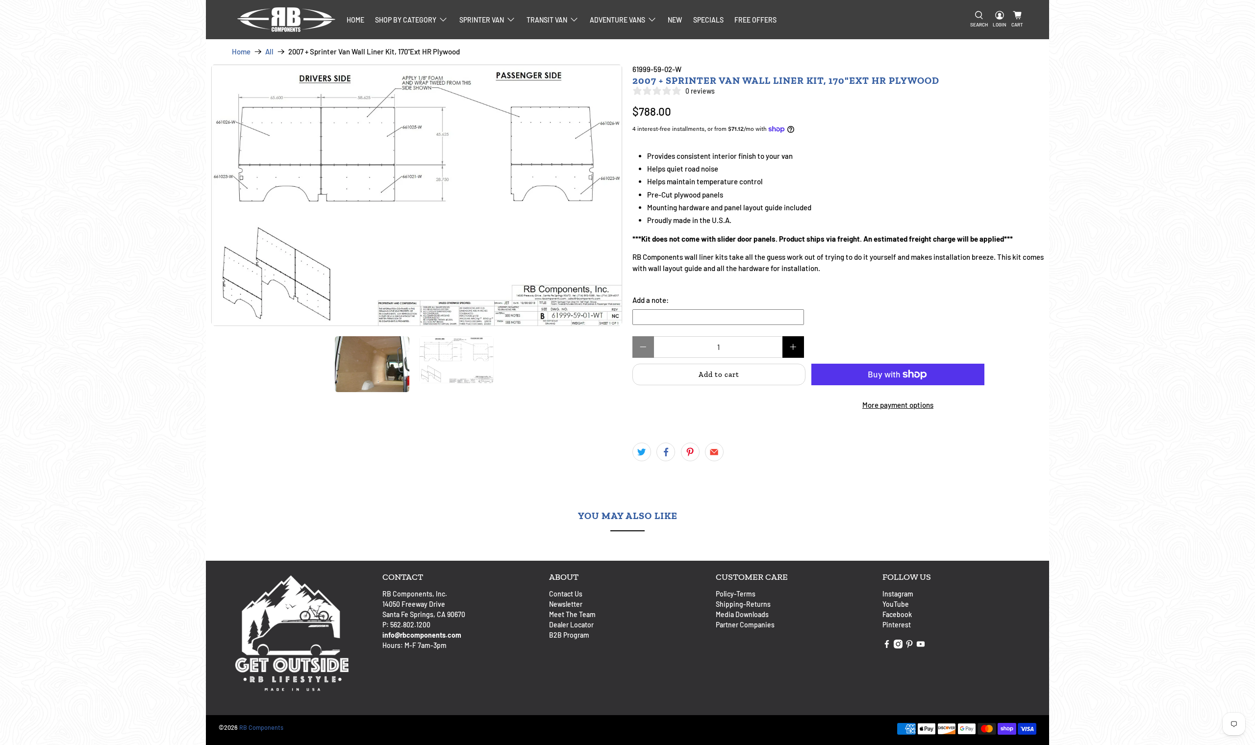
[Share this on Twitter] (641, 452)
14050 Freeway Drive (413, 604)
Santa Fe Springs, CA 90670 (423, 614)
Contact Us (565, 594)
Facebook (897, 614)
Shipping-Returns (743, 604)
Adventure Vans (617, 20)
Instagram (897, 594)
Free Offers (755, 20)
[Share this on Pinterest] (690, 452)
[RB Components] (286, 19)
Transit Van (547, 20)
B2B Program (569, 635)
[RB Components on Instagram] (898, 646)
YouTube (895, 604)
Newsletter (565, 604)
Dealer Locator (571, 625)
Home (355, 20)
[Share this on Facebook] (665, 452)
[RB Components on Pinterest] (909, 646)
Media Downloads (742, 614)
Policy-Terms (735, 594)
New (675, 20)
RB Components (261, 727)
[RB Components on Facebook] (886, 646)
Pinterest (896, 625)
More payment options (897, 404)
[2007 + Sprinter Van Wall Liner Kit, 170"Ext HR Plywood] (418, 202)
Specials (708, 20)
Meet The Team (572, 614)
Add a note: (650, 300)
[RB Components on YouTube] (920, 646)
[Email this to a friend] (714, 452)
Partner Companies (745, 625)
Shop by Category (405, 20)
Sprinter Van (481, 20)
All (269, 51)
